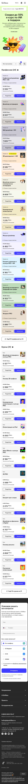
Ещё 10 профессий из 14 (15, 339)
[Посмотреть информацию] (21, 2)
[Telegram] (6, 734)
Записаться (20, 95)
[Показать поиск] (24, 64)
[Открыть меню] (24, 2)
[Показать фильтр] (20, 64)
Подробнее (8, 95)
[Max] (12, 734)
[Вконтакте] (2, 734)
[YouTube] (9, 734)
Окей (23, 773)
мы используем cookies (7, 775)
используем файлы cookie (9, 745)
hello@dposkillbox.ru (9, 720)
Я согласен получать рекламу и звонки (12, 678)
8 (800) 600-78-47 (8, 714)
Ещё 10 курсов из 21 (15, 591)
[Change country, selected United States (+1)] (4, 628)
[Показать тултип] (18, 70)
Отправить (14, 670)
